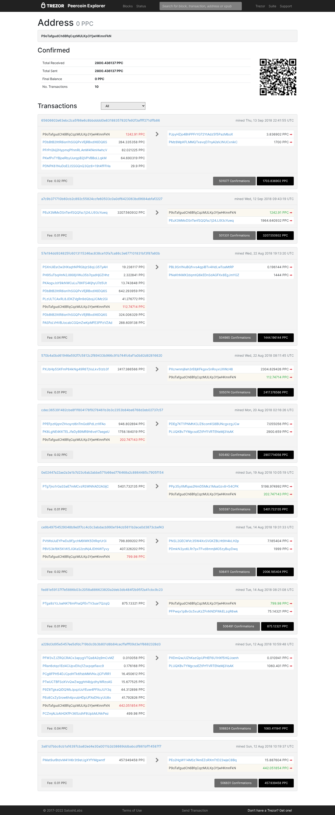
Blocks (128, 6)
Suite (272, 6)
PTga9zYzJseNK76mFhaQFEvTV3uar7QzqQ (76, 603)
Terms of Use (132, 810)
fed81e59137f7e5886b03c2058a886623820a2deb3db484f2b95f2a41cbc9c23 (102, 590)
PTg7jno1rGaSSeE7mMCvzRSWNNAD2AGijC (76, 486)
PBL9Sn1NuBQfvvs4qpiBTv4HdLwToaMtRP (201, 267)
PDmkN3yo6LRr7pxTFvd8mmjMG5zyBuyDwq (203, 549)
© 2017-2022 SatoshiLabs (62, 810)
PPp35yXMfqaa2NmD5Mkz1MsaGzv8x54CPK (204, 486)
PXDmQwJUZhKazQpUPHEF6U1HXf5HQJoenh (204, 658)
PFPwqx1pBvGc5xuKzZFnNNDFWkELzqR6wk (203, 611)
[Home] (52, 6)
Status (141, 6)
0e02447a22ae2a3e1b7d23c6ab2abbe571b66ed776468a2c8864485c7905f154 (102, 472)
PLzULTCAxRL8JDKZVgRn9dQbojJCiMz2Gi (75, 299)
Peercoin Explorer (86, 5)
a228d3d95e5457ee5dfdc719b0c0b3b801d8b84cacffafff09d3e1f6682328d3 (101, 644)
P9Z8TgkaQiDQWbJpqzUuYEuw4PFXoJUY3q (77, 689)
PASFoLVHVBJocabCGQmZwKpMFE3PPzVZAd (77, 322)
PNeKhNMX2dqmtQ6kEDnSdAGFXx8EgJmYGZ (204, 275)
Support (286, 6)
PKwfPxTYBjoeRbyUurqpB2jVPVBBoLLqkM (74, 158)
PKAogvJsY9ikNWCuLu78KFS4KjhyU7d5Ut (75, 283)
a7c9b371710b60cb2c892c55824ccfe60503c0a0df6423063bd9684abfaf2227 (101, 199)
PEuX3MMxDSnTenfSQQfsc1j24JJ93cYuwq (75, 212)
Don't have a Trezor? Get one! (270, 810)
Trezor (260, 6)
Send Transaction (195, 810)
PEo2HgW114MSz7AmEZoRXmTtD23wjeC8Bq (203, 760)
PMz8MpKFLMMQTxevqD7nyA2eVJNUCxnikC (203, 142)
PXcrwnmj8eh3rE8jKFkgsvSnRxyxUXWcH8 (201, 369)
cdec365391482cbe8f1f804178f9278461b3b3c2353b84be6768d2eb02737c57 (102, 410)
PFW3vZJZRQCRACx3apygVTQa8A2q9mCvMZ (78, 658)
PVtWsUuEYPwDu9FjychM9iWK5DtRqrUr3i (74, 541)
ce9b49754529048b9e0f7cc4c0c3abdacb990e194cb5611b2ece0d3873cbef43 (102, 527)
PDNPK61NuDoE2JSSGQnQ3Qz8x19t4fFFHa (77, 166)
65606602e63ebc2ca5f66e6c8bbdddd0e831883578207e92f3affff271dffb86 (100, 120)
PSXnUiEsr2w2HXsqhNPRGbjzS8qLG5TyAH (75, 267)
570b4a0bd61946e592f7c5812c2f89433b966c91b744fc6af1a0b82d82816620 (101, 355)
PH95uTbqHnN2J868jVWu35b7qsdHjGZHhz (76, 275)
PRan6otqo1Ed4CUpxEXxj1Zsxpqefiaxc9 (73, 666)
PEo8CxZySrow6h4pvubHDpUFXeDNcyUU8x (77, 697)
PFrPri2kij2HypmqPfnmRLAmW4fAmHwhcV (75, 150)
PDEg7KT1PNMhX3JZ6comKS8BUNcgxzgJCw (204, 424)
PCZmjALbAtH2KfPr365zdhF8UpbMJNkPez (76, 713)
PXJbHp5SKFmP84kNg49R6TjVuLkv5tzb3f (76, 369)
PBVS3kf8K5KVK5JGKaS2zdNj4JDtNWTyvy (76, 549)
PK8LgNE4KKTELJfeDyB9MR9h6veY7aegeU (76, 431)
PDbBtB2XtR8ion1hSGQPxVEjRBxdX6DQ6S (75, 142)
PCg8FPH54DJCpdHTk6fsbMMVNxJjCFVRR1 (77, 674)
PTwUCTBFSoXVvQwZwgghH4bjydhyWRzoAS (77, 682)
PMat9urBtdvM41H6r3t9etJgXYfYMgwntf (74, 760)
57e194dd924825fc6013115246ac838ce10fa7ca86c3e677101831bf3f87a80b (100, 253)
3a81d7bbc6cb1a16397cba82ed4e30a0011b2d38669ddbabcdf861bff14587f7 (101, 746)
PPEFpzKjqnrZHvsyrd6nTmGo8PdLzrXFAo (74, 424)
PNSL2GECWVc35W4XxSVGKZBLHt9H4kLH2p (204, 541)
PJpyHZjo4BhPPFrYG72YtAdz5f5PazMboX (201, 134)
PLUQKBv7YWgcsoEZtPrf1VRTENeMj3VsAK (201, 431)
